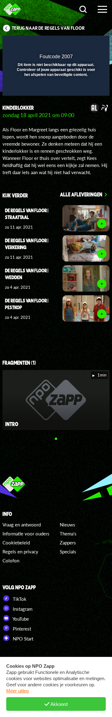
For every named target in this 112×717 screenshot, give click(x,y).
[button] (88, 44)
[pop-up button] (76, 44)
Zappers (68, 542)
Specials (68, 551)
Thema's (68, 533)
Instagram (22, 609)
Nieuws (67, 524)
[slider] (55, 88)
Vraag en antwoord (21, 524)
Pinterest (21, 628)
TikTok (19, 599)
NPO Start (22, 638)
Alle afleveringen (81, 194)
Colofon (10, 560)
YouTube (20, 619)
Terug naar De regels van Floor (48, 28)
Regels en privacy (20, 551)
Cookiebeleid (16, 542)
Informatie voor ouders (25, 533)
